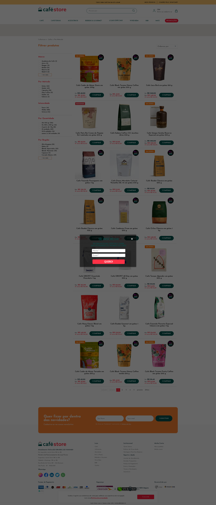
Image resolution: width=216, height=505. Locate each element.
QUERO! (108, 261)
